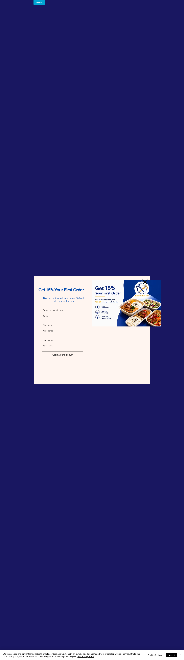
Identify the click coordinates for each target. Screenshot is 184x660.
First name (48, 325)
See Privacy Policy (85, 656)
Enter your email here (53, 310)
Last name (48, 340)
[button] (144, 281)
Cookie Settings (155, 655)
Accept (171, 655)
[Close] (180, 655)
